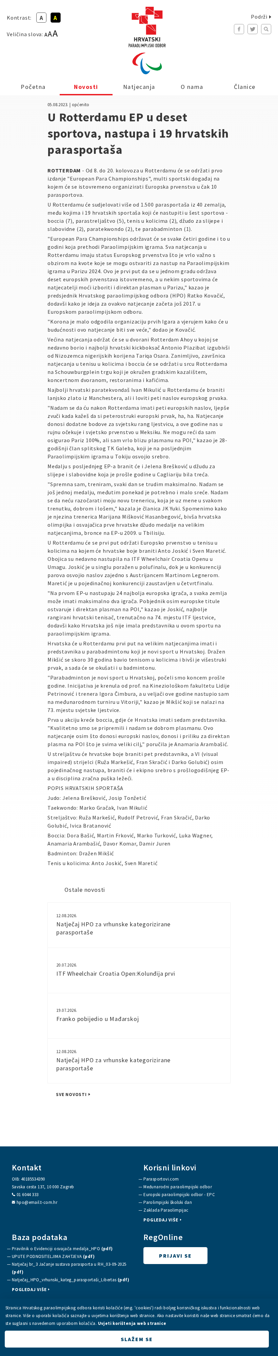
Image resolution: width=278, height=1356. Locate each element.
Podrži (259, 16)
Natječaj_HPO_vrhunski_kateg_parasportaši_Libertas (70, 1280)
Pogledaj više (160, 1220)
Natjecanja (139, 87)
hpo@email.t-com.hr (37, 1202)
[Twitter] (252, 29)
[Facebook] (239, 29)
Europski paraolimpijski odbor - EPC (179, 1194)
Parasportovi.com (161, 1179)
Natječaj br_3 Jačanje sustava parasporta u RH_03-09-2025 (69, 1268)
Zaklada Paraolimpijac (165, 1210)
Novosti (86, 87)
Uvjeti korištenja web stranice (132, 1323)
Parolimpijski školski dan (167, 1202)
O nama (192, 87)
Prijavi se (175, 1255)
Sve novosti (71, 1094)
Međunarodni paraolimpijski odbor (177, 1187)
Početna (33, 87)
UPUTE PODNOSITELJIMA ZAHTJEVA (53, 1256)
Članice (245, 87)
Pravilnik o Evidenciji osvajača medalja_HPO (62, 1249)
